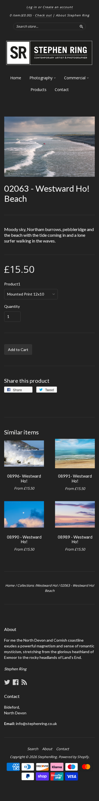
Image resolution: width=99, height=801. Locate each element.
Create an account (58, 7)
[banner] (49, 53)
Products (38, 89)
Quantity (12, 306)
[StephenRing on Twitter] (7, 682)
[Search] (81, 26)
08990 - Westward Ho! (24, 539)
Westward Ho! (46, 585)
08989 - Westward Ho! (75, 539)
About (47, 749)
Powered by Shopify (74, 757)
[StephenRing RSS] (24, 682)
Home (15, 77)
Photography (41, 77)
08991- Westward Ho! (75, 478)
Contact (62, 89)
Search (32, 749)
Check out (43, 15)
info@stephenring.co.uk (36, 723)
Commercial (75, 77)
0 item (21, 15)
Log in (31, 7)
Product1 (12, 284)
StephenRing (47, 757)
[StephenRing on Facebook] (16, 682)
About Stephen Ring (72, 15)
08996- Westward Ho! (24, 478)
